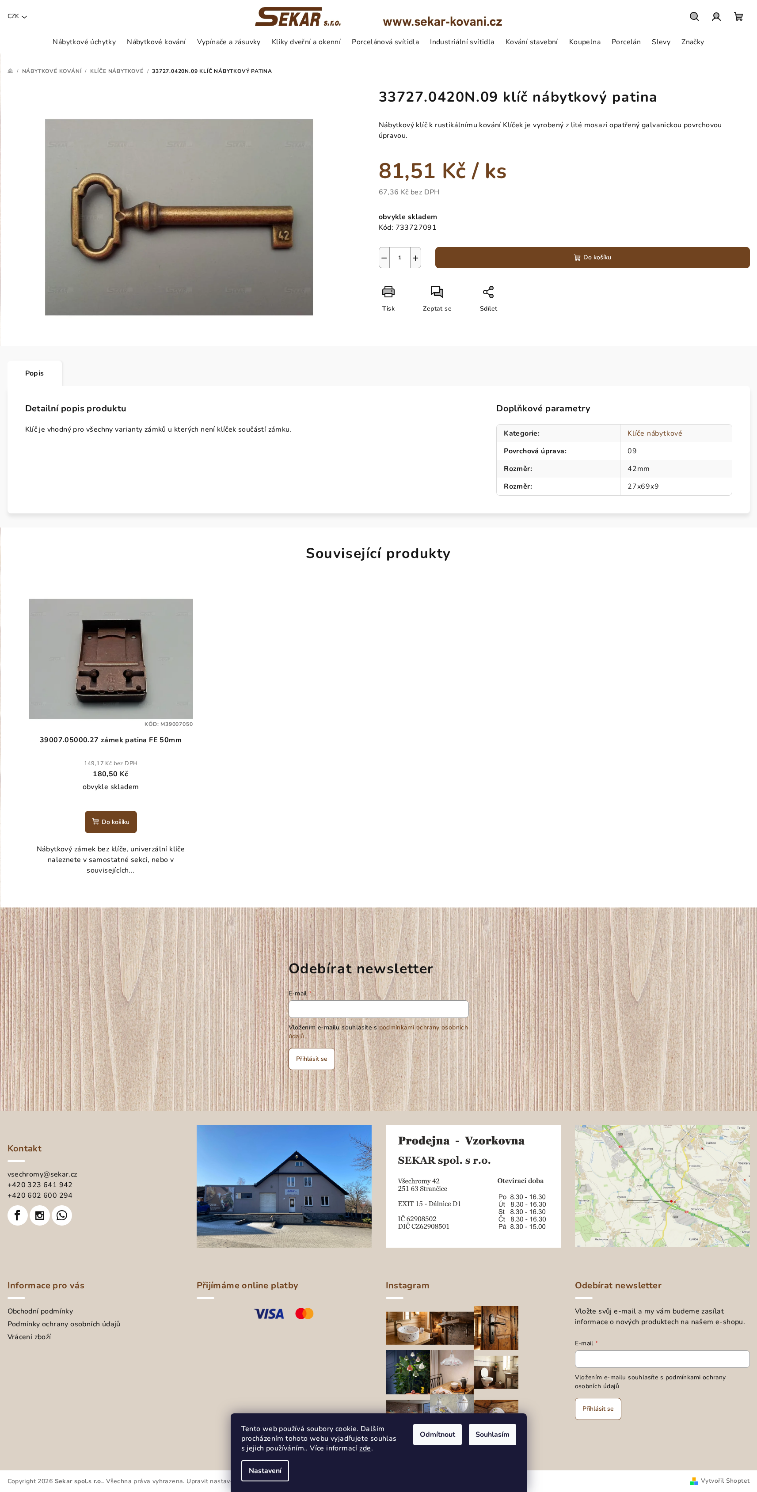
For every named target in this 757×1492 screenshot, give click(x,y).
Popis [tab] (34, 373)
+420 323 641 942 (40, 1185)
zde (365, 1448)
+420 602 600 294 (40, 1195)
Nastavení (265, 1471)
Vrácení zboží (29, 1337)
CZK (13, 16)
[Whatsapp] (62, 1215)
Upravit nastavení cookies (224, 1481)
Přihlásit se (311, 1059)
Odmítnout (437, 1434)
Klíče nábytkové (655, 433)
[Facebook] (18, 1215)
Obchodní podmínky (40, 1311)
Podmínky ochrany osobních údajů (64, 1324)
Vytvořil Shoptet (725, 1481)
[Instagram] (40, 1215)
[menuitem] (84, 42)
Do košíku (597, 257)
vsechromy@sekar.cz (42, 1174)
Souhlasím (493, 1434)
